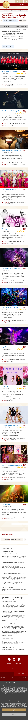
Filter (5, 26)
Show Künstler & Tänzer (11, 10)
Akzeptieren (14, 710)
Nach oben (21, 673)
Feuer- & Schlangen (16, 539)
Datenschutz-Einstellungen (14, 717)
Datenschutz (18, 663)
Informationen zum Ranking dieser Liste (19, 523)
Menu (21, 5)
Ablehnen (14, 714)
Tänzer (18, 10)
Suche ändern (20, 26)
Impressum (9, 663)
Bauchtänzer (5, 539)
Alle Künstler (3, 10)
